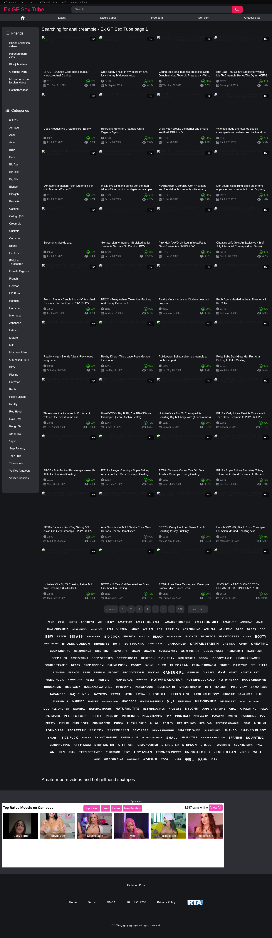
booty (260, 636)
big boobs (94, 636)
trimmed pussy (168, 752)
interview (239, 686)
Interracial (15, 315)
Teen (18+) (15, 455)
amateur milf (206, 622)
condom (102, 651)
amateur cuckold (178, 622)
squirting (255, 737)
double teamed (56, 665)
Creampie (15, 223)
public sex (81, 723)
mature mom (110, 701)
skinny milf (129, 737)
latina (140, 694)
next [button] (195, 609)
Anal (12, 134)
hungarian (52, 686)
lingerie (229, 694)
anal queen (80, 629)
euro (161, 665)
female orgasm (204, 665)
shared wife (189, 730)
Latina (12, 330)
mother (254, 701)
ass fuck (172, 629)
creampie (149, 651)
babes (251, 629)
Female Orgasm (19, 271)
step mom (82, 745)
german (193, 672)
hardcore (75, 679)
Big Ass (14, 164)
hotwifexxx (229, 679)
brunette (101, 643)
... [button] (171, 609)
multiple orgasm (56, 708)
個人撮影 (203, 759)
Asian (12, 142)
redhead (205, 723)
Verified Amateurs (20, 470)
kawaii (115, 694)
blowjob (208, 636)
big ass (76, 636)
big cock (112, 636)
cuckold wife (168, 651)
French (13, 278)
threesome (113, 752)
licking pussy (206, 694)
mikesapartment (151, 701)
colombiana (82, 651)
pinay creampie (152, 716)
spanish (235, 737)
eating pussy (117, 665)
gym (221, 672)
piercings (130, 716)
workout (133, 759)
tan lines (56, 752)
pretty (50, 723)
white (258, 752)
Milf (11, 345)
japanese (57, 694)
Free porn (11, 2)
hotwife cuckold (201, 679)
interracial (216, 687)
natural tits (128, 708)
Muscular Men (18, 352)
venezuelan (225, 752)
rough (260, 723)
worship (150, 759)
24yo (62, 622)
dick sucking (186, 658)
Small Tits (15, 433)
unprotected (197, 752)
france (73, 672)
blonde (191, 636)
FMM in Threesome (16, 262)
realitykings (186, 723)
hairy (233, 672)
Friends (17, 33)
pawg (264, 708)
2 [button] (131, 609)
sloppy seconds (152, 738)
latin (128, 694)
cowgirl (120, 651)
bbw (49, 636)
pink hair (182, 715)
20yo (51, 622)
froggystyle (133, 672)
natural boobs (100, 708)
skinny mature (106, 737)
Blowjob (14, 194)
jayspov (100, 694)
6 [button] (163, 609)
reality (168, 723)
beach (61, 636)
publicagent (101, 723)
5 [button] (155, 609)
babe (239, 629)
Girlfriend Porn (18, 71)
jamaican (259, 687)
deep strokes (102, 658)
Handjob (14, 300)
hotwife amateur (167, 679)
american (246, 622)
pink (169, 716)
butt (117, 643)
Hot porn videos (18, 89)
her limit (105, 679)
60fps (73, 622)
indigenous (144, 686)
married (78, 701)
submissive (224, 745)
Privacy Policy (166, 902)
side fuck (70, 737)
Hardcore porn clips (18, 55)
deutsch (148, 658)
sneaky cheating (213, 737)
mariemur (60, 701)
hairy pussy (250, 672)
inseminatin (166, 686)
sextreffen (118, 730)
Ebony (13, 245)
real (154, 723)
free (86, 672)
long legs (245, 694)
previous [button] (111, 609)
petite (96, 716)
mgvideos (129, 701)
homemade (124, 679)
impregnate (123, 687)
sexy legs (140, 730)
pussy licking (137, 723)
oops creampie (214, 708)
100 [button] (180, 609)
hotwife (141, 679)
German (14, 285)
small (172, 737)
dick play (166, 658)
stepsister (170, 745)
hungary (72, 687)
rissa (247, 723)
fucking (153, 672)
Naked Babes (108, 17)
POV (12, 367)
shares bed (212, 730)
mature (93, 701)
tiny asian (143, 752)
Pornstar (14, 382)
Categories (20, 110)
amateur (125, 622)
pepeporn (53, 716)
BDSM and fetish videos (19, 44)
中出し (189, 759)
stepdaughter (147, 745)
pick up (112, 716)
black (158, 636)
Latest (62, 17)
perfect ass (75, 716)
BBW (12, 149)
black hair (174, 636)
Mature (13, 337)
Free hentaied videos (75, 2)
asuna (210, 629)
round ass (55, 730)
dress (75, 665)
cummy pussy (214, 651)
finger (225, 665)
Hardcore (15, 308)
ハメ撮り (176, 759)
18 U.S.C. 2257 (136, 902)
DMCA (111, 902)
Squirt (12, 441)
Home (22, 17)
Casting (14, 208)
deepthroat (127, 658)
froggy (113, 672)
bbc (262, 629)
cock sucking (60, 651)
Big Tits (13, 179)
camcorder (177, 643)
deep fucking (79, 658)
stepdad (126, 745)
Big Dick (14, 171)
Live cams (29, 2)
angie (135, 629)
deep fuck (59, 658)
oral (233, 708)
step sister (104, 744)
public (64, 723)
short (53, 737)
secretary (76, 730)
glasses (208, 672)
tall (259, 745)
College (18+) (17, 216)
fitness (59, 672)
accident (87, 622)
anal (260, 622)
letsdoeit (158, 694)
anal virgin (117, 629)
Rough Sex (16, 426)
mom (242, 701)
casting (229, 643)
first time (240, 665)
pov (262, 716)
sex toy (96, 730)
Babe (12, 157)
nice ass (175, 708)
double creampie (248, 658)
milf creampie (206, 701)
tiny (127, 752)
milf (170, 701)
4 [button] (147, 609)
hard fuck (55, 679)
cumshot (235, 651)
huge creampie (254, 679)
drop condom (94, 665)
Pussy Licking (17, 396)
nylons (191, 708)
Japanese (15, 322)
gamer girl (173, 672)
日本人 (214, 759)
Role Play (15, 418)
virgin (244, 752)
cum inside (190, 651)
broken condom (76, 643)
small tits (189, 737)
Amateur (14, 127)
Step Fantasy (17, 448)
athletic (225, 629)
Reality (13, 404)
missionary (228, 701)
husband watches (98, 686)
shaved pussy (253, 730)
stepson (189, 744)
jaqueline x (79, 694)
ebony (136, 665)
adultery (106, 622)
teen (72, 752)
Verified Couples (19, 478)
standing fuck (60, 745)
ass (159, 629)
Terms (92, 902)
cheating (259, 643)
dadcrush (254, 651)
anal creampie (57, 629)
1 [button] (123, 609)
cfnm (243, 643)
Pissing (13, 374)
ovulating (248, 708)
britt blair (51, 644)
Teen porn (203, 17)
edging (149, 665)
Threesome (16, 463)
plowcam (218, 716)
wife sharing (113, 759)
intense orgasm (190, 687)
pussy (119, 723)
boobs (247, 636)
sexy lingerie (163, 730)
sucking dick (243, 745)
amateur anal (149, 622)
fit (253, 665)
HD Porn (14, 293)
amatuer (230, 622)
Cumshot (14, 238)
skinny (86, 737)
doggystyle (222, 658)
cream (136, 651)
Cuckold (14, 230)
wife (97, 759)
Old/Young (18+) (19, 359)
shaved (230, 730)
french (99, 672)
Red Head (15, 411)
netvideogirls (154, 708)
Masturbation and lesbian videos (19, 81)
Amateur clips (252, 17)
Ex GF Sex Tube (24, 9)
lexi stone (180, 694)
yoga (165, 759)
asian (148, 629)
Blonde (13, 186)
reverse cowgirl (228, 723)
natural (79, 708)
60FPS (13, 120)
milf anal (185, 701)
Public (13, 389)
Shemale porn (49, 2)
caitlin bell (156, 644)
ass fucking (191, 629)
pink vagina (201, 716)
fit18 (263, 665)
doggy (204, 658)
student (207, 745)
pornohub (248, 716)
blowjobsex (229, 636)
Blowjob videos (18, 64)
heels (90, 679)
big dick (129, 636)
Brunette (14, 201)
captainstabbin (204, 643)
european (179, 665)
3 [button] (139, 609)
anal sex (97, 629)
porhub (233, 716)
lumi (259, 694)
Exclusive (15, 253)
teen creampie (91, 752)
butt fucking (134, 643)
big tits (144, 636)
